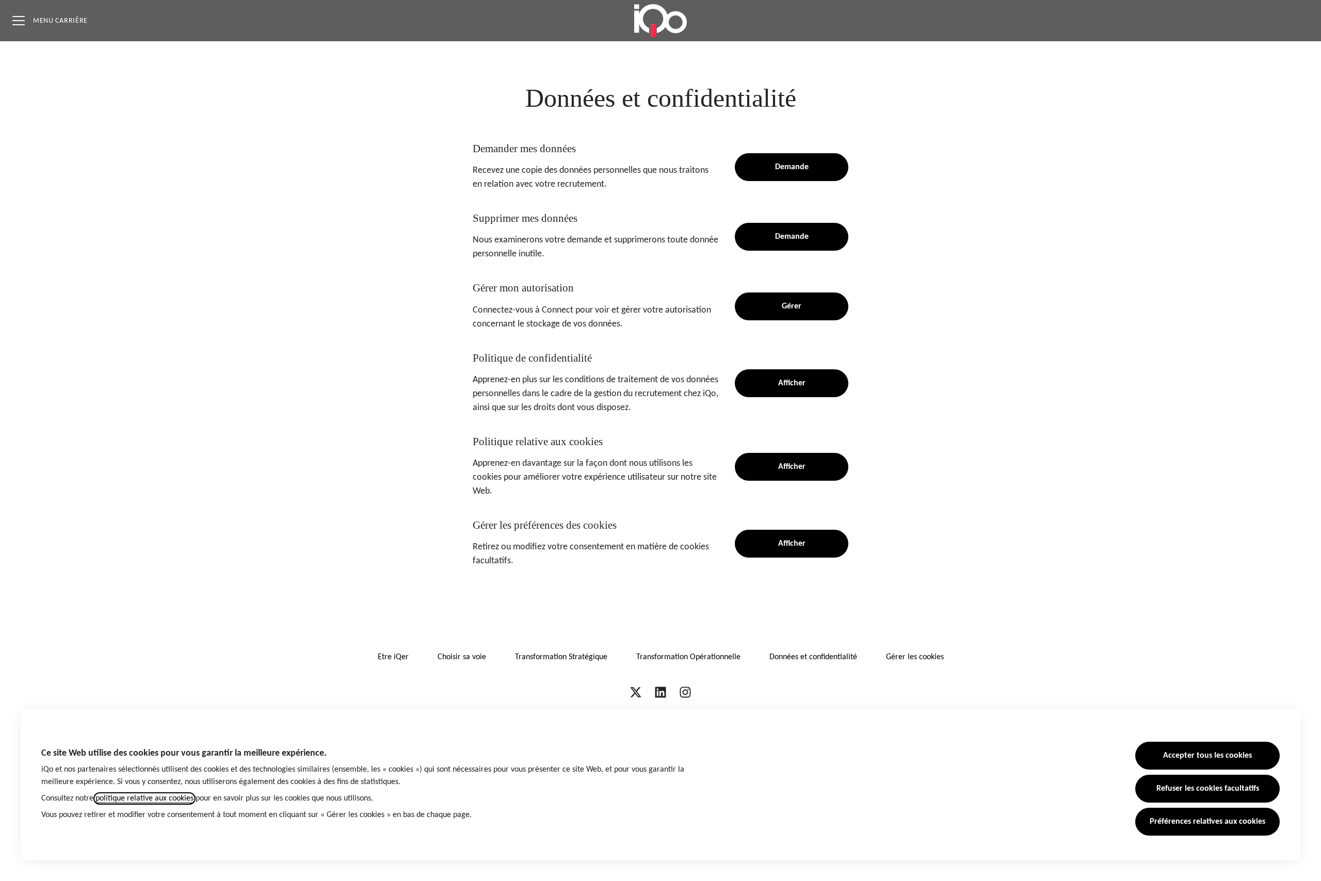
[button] (791, 544)
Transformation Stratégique (561, 657)
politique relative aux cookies (144, 798)
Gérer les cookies (915, 657)
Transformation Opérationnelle (688, 657)
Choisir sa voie (462, 657)
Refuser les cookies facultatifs (1207, 789)
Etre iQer (393, 657)
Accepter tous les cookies (1207, 756)
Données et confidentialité (813, 657)
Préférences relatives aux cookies (1207, 822)
